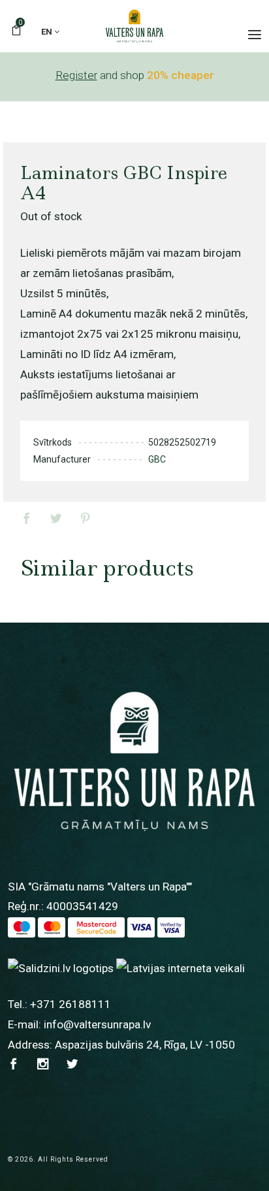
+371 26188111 (70, 1004)
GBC (157, 459)
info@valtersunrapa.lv (97, 1024)
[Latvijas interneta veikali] (180, 967)
